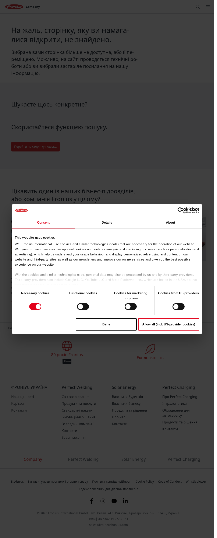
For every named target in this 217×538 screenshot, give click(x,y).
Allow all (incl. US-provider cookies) (168, 324)
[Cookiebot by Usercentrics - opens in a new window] (180, 210)
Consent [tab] (43, 222)
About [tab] (170, 222)
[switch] (83, 306)
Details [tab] (107, 222)
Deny (106, 324)
